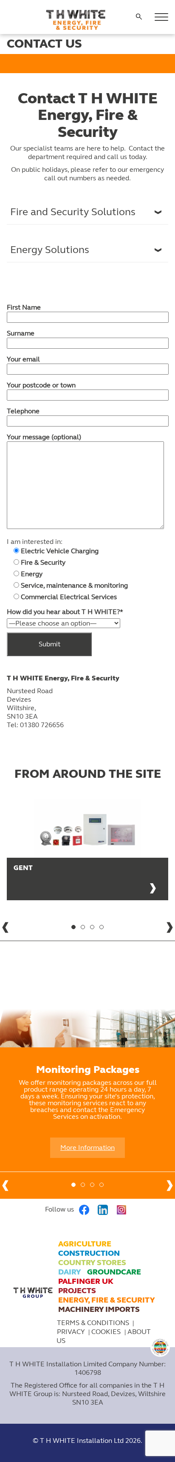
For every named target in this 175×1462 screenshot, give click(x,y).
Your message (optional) (44, 437)
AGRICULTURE (84, 1244)
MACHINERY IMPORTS (99, 1309)
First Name (24, 307)
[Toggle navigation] (161, 17)
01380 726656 (42, 725)
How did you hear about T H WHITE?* (65, 612)
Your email (23, 359)
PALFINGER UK (85, 1281)
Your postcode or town (41, 385)
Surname (20, 333)
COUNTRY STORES (92, 1262)
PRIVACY (71, 1332)
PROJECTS (77, 1290)
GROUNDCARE (114, 1272)
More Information (87, 1147)
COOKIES (106, 1332)
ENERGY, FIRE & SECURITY (106, 1300)
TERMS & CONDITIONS (93, 1323)
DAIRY (69, 1272)
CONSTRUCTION (89, 1253)
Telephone (23, 411)
